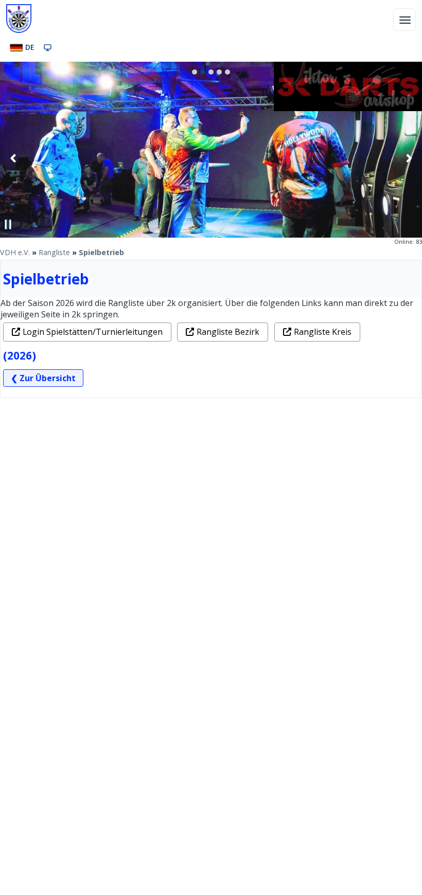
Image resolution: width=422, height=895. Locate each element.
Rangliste (54, 252)
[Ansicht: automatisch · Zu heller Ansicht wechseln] (48, 47)
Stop (8, 224)
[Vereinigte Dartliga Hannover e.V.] (18, 18)
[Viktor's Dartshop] (348, 108)
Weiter (408, 158)
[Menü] (404, 19)
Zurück (13, 158)
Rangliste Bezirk (228, 331)
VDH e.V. (15, 252)
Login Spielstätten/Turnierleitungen (93, 331)
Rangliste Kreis (322, 331)
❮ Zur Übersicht (43, 378)
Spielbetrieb (101, 252)
